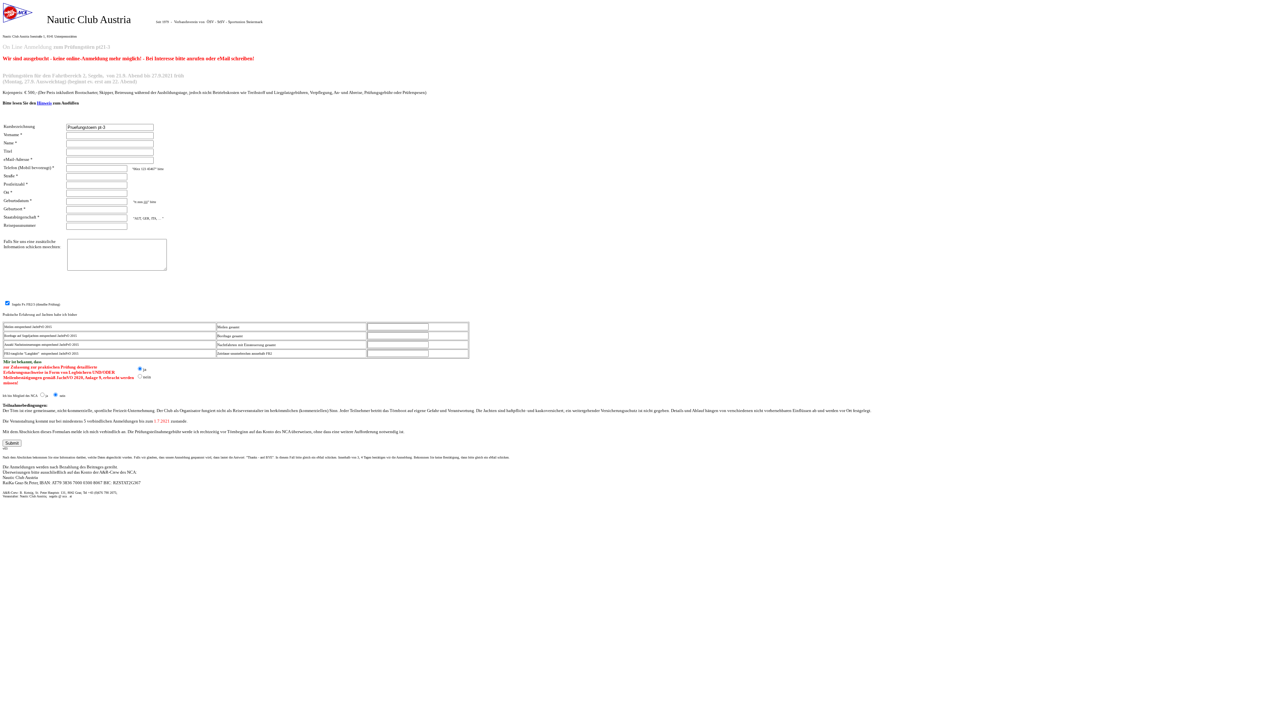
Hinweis (44, 103)
